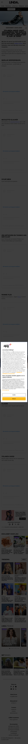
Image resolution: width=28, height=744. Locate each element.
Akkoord (14, 398)
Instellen (14, 394)
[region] (14, 372)
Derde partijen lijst (5, 390)
